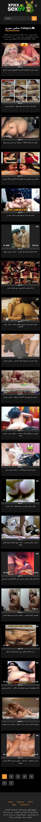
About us (20, 802)
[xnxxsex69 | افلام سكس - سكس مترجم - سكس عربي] (20, 7)
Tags (14, 805)
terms (10, 802)
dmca (30, 802)
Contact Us (24, 805)
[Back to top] (33, 815)
